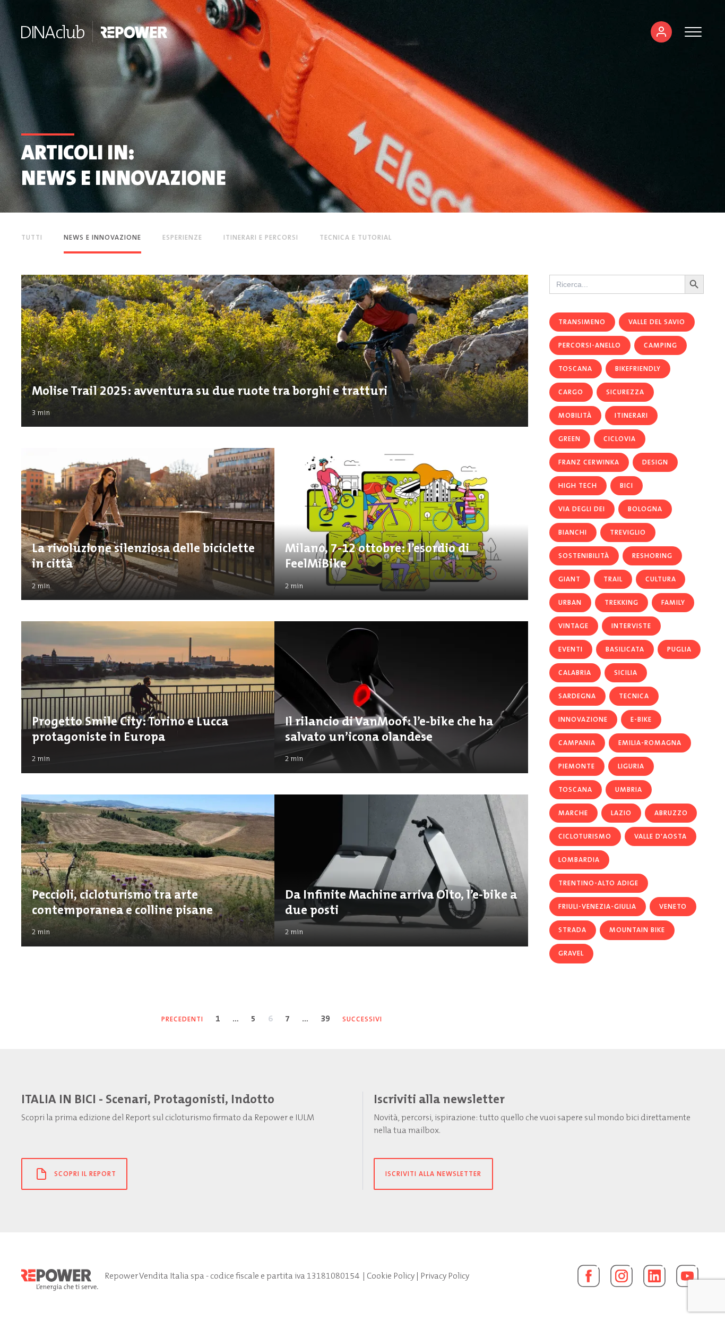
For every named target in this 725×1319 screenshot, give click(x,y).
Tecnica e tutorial (356, 237)
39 (325, 1018)
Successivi (362, 1019)
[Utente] (661, 32)
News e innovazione (102, 237)
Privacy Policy (444, 1275)
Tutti (31, 237)
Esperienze (182, 237)
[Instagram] (621, 1276)
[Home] (52, 32)
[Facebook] (588, 1276)
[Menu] (693, 32)
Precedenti (182, 1019)
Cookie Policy (391, 1275)
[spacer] (423, 238)
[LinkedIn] (654, 1276)
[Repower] (134, 32)
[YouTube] (687, 1276)
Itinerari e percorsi (260, 237)
